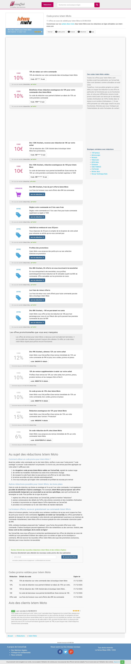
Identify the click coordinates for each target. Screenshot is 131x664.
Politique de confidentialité (20, 653)
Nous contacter (16, 655)
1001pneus (96, 153)
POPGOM (95, 169)
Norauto (94, 157)
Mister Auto (96, 172)
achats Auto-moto (68, 24)
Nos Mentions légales (19, 650)
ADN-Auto (95, 162)
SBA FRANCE (96, 167)
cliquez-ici (117, 662)
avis (92, 32)
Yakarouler (95, 160)
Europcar (95, 164)
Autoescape (96, 155)
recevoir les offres (70, 557)
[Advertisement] (65, 53)
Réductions (47, 5)
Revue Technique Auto (99, 174)
